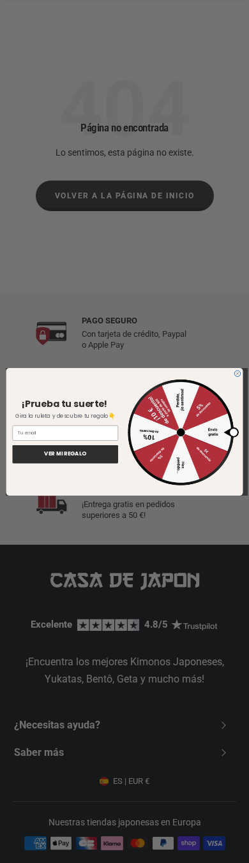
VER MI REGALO (65, 454)
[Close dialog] (237, 373)
